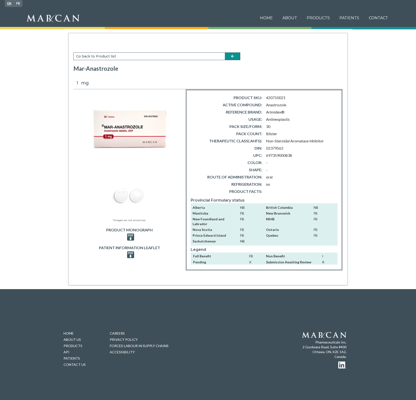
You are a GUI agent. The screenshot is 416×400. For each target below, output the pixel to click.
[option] (18, 3)
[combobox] (9, 3)
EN (9, 3)
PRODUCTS (318, 18)
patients (349, 18)
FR (18, 3)
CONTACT (378, 18)
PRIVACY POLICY (124, 339)
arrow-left (232, 56)
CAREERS (117, 333)
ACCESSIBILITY (122, 352)
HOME (69, 333)
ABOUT (289, 18)
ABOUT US (72, 339)
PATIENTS (72, 358)
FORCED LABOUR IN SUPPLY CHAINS (139, 346)
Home (266, 18)
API (66, 352)
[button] (349, 18)
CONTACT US (75, 364)
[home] (139, 18)
